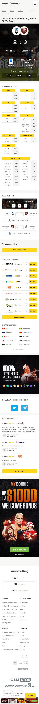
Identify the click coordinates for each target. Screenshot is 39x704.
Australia (26, 341)
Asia (7, 329)
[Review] (26, 264)
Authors (22, 649)
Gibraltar (9, 341)
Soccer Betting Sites (9, 613)
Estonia (26, 337)
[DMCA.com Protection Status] (22, 670)
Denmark (27, 345)
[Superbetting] (19, 3)
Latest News (6, 639)
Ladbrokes (23, 620)
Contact (22, 632)
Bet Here (33, 264)
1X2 (8, 90)
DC (27, 90)
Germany (26, 333)
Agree (30, 695)
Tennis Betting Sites (9, 616)
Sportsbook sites (8, 635)
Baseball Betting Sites (9, 609)
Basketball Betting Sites (10, 606)
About (22, 635)
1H (8, 103)
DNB (27, 103)
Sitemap (22, 646)
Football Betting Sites (9, 602)
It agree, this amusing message (13, 446)
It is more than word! (9, 460)
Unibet (22, 616)
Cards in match (8, 135)
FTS (8, 145)
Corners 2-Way (27, 135)
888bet (22, 606)
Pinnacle (23, 613)
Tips (3, 646)
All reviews (19, 471)
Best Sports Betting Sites (10, 632)
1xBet (21, 609)
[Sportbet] (19, 571)
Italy (7, 337)
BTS (8, 115)
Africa (8, 345)
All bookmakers (19, 317)
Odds (4, 642)
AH (27, 115)
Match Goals (15, 158)
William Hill (24, 602)
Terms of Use (24, 642)
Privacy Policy (24, 639)
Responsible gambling (10, 649)
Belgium (26, 329)
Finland (9, 333)
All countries (18, 350)
